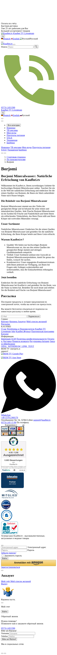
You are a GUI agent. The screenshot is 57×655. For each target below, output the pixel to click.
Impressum (6, 339)
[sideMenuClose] (2, 602)
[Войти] (2, 118)
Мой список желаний (36, 321)
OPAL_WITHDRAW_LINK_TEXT (17, 346)
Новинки (11, 128)
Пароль (30, 550)
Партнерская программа (42, 331)
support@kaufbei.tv (42, 420)
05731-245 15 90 (8, 422)
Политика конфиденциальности (31, 339)
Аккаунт (22, 321)
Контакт (5, 321)
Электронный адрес (36, 547)
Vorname (5, 633)
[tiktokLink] (2, 542)
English (16, 39)
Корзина (13, 321)
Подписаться (33, 316)
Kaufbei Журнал (23, 331)
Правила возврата (20, 341)
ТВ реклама (12, 130)
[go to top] (5, 653)
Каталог (5, 334)
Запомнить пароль (13, 555)
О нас (4, 329)
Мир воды (11, 133)
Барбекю (11, 143)
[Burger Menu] (14, 44)
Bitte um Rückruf (9, 639)
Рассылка (5, 324)
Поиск (4, 47)
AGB (13, 339)
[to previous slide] (2, 153)
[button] (28, 563)
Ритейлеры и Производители (21, 329)
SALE (9, 138)
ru (3, 36)
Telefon (4, 636)
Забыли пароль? (8, 553)
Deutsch (7, 39)
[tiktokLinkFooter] (2, 650)
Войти (4, 558)
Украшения (12, 140)
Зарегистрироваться (10, 567)
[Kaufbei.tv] (7, 33)
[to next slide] (5, 153)
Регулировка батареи (39, 341)
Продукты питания (16, 135)
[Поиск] (36, 46)
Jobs (13, 331)
